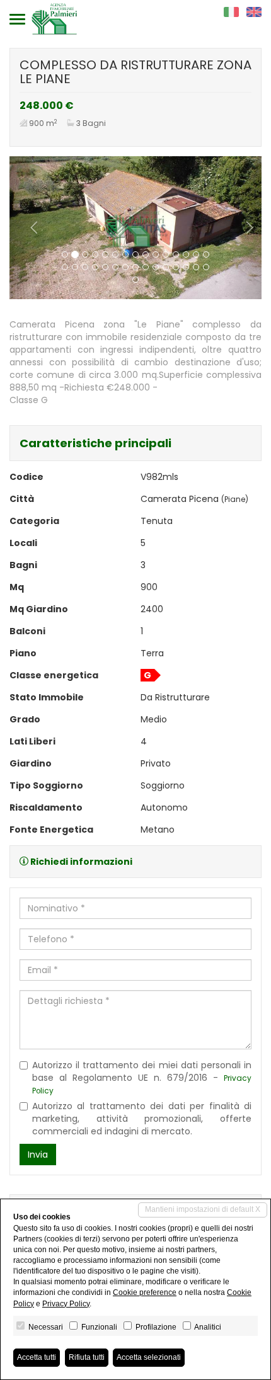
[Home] (54, 18)
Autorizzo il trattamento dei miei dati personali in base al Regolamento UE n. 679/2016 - (141, 1077)
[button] (28, 227)
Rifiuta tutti (87, 1357)
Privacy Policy (65, 1303)
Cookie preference (144, 1292)
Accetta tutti (36, 1357)
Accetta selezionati (149, 1357)
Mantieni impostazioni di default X (202, 1209)
